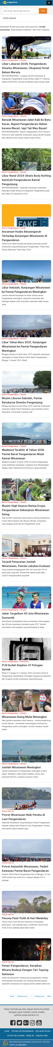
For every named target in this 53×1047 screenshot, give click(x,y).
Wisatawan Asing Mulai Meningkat (24, 717)
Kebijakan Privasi (43, 1031)
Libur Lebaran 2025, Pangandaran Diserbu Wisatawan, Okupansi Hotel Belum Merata (25, 68)
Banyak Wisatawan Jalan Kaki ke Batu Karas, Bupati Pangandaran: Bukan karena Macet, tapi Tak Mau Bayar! (26, 124)
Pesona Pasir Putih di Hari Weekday (25, 918)
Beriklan (30, 1036)
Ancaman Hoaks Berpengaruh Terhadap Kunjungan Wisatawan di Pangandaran (24, 236)
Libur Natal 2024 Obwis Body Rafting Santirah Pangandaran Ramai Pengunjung (26, 180)
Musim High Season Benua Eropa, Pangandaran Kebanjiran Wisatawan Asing (25, 510)
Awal (12, 996)
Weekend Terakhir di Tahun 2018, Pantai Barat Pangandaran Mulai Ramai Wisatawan (23, 454)
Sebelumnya (22, 996)
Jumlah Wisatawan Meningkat (21, 767)
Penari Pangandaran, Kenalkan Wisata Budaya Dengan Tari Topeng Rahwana (25, 970)
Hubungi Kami (42, 1036)
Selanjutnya (39, 996)
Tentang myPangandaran (22, 1031)
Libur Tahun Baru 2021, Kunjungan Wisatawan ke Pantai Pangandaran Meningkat (24, 346)
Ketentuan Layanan (16, 1036)
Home (6, 1031)
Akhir (49, 996)
